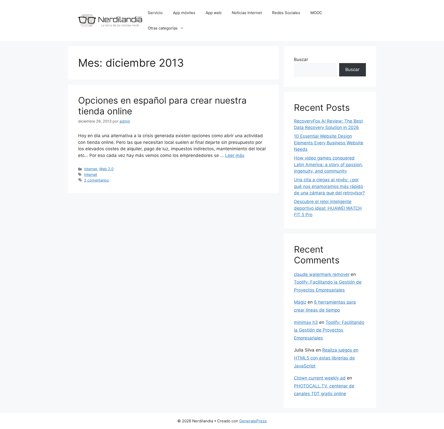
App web (213, 12)
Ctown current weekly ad (320, 378)
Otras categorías (163, 28)
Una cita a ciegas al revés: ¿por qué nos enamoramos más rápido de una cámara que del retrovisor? (329, 186)
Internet (90, 169)
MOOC (316, 12)
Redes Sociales (286, 12)
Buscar (301, 59)
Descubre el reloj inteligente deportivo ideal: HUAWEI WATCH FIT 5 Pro (328, 208)
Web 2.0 (106, 169)
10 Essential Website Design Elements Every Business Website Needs (328, 143)
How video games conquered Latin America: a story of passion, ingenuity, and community (328, 164)
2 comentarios (96, 180)
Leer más (234, 155)
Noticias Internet (247, 12)
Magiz (300, 302)
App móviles (184, 12)
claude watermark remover (321, 274)
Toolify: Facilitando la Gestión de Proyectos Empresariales (329, 330)
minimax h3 (306, 322)
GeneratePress (253, 420)
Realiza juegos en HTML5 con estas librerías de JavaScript (326, 357)
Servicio (155, 12)
